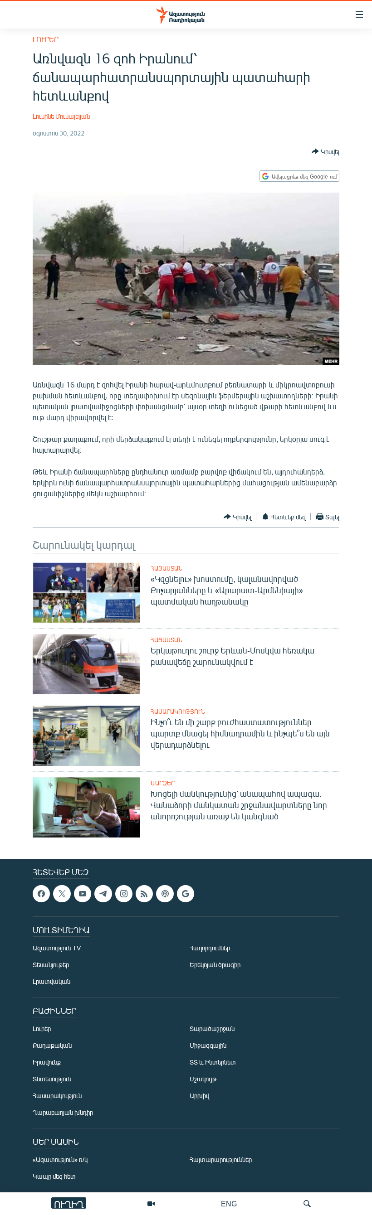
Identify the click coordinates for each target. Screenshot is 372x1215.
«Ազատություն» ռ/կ (60, 1159)
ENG (229, 1203)
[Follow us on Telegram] (103, 893)
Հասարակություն (178, 711)
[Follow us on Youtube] (82, 893)
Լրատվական (51, 981)
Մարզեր (163, 783)
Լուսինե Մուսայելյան (61, 116)
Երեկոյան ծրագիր (215, 964)
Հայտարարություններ (221, 1159)
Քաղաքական (52, 1045)
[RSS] (144, 893)
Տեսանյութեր (51, 964)
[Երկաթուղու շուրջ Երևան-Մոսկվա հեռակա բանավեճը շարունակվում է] (86, 664)
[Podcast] (164, 893)
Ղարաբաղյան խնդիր (63, 1112)
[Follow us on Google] (185, 893)
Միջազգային (208, 1045)
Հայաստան (166, 568)
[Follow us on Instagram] (123, 893)
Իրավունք (47, 1062)
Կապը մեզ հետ (54, 1176)
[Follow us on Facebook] (41, 893)
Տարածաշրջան (212, 1028)
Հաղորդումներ (210, 948)
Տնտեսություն (52, 1079)
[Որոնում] (307, 1203)
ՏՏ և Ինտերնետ (213, 1062)
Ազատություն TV (57, 948)
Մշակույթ (203, 1079)
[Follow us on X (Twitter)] (61, 893)
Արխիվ (199, 1095)
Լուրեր (46, 39)
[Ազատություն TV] (151, 1203)
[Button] (325, 151)
